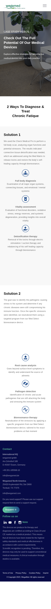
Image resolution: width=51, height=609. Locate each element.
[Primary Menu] (44, 5)
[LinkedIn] (5, 522)
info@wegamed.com (12, 493)
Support (9, 510)
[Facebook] (15, 522)
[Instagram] (19, 522)
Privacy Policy (21, 573)
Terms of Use (8, 573)
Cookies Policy (34, 573)
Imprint (45, 573)
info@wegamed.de (11, 475)
